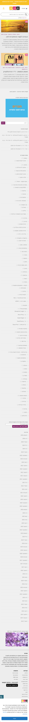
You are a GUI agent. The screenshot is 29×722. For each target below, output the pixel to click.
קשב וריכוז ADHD (20, 301)
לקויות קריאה (22, 294)
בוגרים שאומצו (22, 348)
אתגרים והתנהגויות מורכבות (20, 184)
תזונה (25, 412)
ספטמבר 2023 (23, 455)
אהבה (24, 398)
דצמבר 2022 (24, 465)
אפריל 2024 (24, 452)
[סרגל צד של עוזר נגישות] (2, 697)
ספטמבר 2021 (23, 479)
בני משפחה (24, 204)
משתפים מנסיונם (23, 345)
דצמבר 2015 (24, 590)
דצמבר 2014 (24, 614)
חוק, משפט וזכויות (22, 265)
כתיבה (23, 291)
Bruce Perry (21, 314)
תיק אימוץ (24, 415)
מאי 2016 (24, 577)
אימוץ (18, 34)
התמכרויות (22, 197)
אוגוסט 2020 (24, 509)
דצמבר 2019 (24, 526)
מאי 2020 (24, 516)
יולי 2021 (24, 482)
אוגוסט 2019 (24, 533)
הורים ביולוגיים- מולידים (19, 227)
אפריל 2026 (24, 442)
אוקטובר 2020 (23, 502)
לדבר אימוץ (22, 177)
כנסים (24, 384)
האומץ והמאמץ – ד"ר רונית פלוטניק (15, 72)
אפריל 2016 (24, 580)
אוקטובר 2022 (23, 469)
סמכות (25, 372)
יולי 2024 (24, 445)
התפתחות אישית (23, 248)
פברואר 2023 (23, 458)
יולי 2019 (24, 536)
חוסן (25, 261)
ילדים (23, 67)
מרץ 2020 (24, 519)
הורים (25, 221)
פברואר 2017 (23, 563)
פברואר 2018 (23, 557)
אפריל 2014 (24, 621)
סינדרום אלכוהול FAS (19, 298)
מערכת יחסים (4, 34)
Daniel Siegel (20, 318)
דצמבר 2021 (24, 472)
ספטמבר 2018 (23, 553)
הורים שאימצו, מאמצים (20, 230)
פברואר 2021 (23, 492)
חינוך (25, 268)
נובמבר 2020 (23, 499)
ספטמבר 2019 (23, 529)
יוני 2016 (25, 573)
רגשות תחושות (23, 395)
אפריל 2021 (24, 486)
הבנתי (14, 718)
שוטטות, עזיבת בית (20, 200)
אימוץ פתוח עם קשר (20, 170)
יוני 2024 (25, 448)
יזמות (25, 278)
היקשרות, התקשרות (22, 238)
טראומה (10, 34)
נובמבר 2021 (23, 475)
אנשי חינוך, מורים (21, 338)
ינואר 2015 (24, 611)
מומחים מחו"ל (23, 308)
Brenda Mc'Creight (19, 311)
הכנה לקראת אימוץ (20, 174)
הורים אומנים (22, 224)
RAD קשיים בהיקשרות (20, 187)
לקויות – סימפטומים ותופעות (20, 285)
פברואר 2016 (23, 587)
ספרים (25, 375)
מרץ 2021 (24, 489)
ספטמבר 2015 (23, 594)
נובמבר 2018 (23, 550)
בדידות (23, 401)
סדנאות (23, 388)
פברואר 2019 (23, 546)
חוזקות (25, 258)
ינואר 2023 (24, 462)
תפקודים (23, 361)
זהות (25, 255)
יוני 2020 (25, 513)
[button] (24, 8)
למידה (25, 282)
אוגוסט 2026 (24, 435)
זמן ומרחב (23, 288)
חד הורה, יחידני (21, 234)
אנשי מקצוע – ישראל (22, 181)
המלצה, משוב (23, 244)
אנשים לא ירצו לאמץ (15, 145)
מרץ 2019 (24, 543)
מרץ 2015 (24, 607)
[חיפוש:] (16, 123)
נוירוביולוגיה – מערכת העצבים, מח (18, 352)
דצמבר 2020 (24, 496)
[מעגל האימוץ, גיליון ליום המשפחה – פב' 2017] (17, 646)
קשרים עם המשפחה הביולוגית (18, 214)
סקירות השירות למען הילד (14, 131)
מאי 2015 (24, 601)
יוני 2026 (25, 438)
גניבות (24, 194)
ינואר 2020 (24, 523)
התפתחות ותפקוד (21, 358)
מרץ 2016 (24, 584)
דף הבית (24, 17)
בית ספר (23, 341)
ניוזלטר (25, 365)
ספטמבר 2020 (23, 506)
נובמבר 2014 (23, 617)
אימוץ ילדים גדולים (21, 167)
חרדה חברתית (22, 404)
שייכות (25, 409)
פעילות (25, 379)
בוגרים (23, 207)
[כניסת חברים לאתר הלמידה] (17, 117)
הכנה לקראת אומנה (20, 160)
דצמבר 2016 (24, 570)
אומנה (25, 158)
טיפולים (14, 34)
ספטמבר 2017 (23, 560)
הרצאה (23, 381)
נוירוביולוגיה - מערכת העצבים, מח (13, 67)
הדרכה (25, 218)
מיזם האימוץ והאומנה (22, 332)
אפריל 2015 (24, 604)
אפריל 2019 (24, 540)
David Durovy (20, 321)
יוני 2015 (25, 597)
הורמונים (23, 354)
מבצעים (25, 305)
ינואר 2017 (24, 567)
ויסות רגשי (24, 251)
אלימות (23, 190)
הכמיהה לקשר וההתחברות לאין (17, 37)
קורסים (23, 391)
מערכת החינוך (23, 335)
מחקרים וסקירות (23, 328)
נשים (25, 368)
